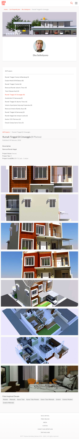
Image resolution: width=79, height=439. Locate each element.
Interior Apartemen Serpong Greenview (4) (18, 105)
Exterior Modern (68, 399)
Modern (5, 399)
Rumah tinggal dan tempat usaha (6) (16, 116)
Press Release (45, 419)
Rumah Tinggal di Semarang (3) (15, 112)
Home (6, 9)
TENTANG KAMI (45, 432)
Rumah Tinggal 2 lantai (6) (13, 84)
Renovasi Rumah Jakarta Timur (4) (16, 87)
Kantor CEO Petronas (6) (13, 119)
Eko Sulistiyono (26, 9)
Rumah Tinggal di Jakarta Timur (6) (16, 101)
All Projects (8, 71)
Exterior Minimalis (8, 402)
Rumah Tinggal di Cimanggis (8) (15, 94)
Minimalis (12, 399)
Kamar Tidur (21, 399)
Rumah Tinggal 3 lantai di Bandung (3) (17, 77)
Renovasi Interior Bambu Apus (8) (15, 109)
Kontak (45, 426)
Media (45, 422)
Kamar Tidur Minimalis (47, 399)
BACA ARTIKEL (45, 415)
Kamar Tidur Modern (32, 399)
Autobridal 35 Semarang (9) (14, 98)
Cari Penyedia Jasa (14, 9)
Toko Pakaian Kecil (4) (12, 91)
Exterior (58, 399)
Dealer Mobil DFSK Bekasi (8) (14, 80)
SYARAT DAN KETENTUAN (45, 429)
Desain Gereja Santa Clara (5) (14, 123)
